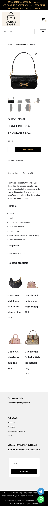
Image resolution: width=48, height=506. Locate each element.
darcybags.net (35, 2)
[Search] (32, 31)
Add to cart (28, 149)
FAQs (10, 436)
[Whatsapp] (40, 499)
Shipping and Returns (16, 431)
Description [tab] (13, 173)
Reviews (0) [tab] (28, 173)
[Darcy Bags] (11, 19)
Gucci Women (20, 44)
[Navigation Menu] (43, 31)
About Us (11, 422)
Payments (11, 427)
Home (10, 44)
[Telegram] (40, 491)
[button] (36, 54)
